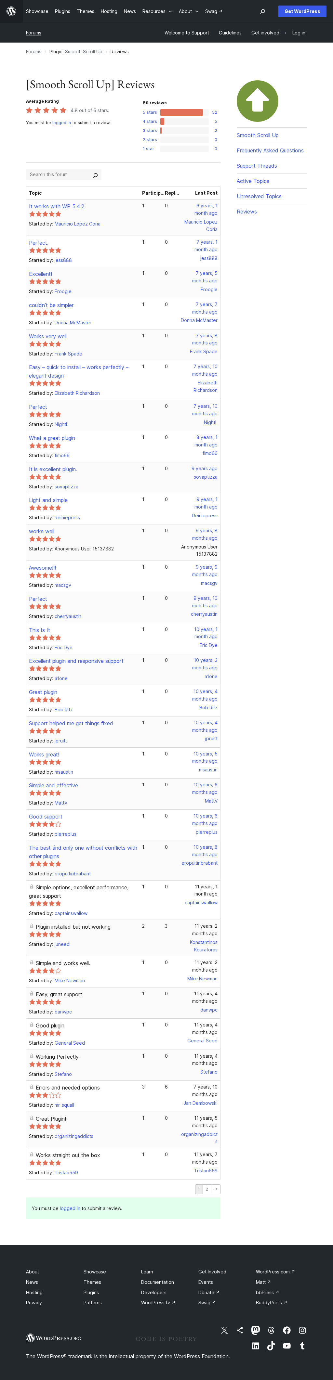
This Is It (39, 630)
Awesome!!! (42, 567)
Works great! (44, 754)
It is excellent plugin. (53, 469)
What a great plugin (52, 438)
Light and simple (48, 500)
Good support (45, 816)
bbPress (267, 1292)
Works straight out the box (68, 1155)
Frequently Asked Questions (270, 150)
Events (205, 1282)
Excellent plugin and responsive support (76, 661)
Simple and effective (53, 785)
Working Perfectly (57, 1056)
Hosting (34, 1292)
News (32, 1282)
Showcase (95, 1271)
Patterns (93, 1302)
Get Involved (212, 1271)
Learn (147, 1271)
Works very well (48, 336)
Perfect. (38, 242)
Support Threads (257, 165)
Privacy (34, 1302)
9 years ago (205, 468)
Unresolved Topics (259, 196)
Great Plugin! (51, 1119)
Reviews (247, 211)
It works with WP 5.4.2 (56, 206)
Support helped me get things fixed (71, 723)
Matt (263, 1282)
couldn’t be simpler (51, 305)
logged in (61, 122)
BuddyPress (271, 1302)
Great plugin (43, 692)
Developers (153, 1292)
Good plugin (50, 1025)
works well (41, 531)
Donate (209, 1292)
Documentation (157, 1282)
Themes (92, 1282)
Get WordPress (302, 11)
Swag (207, 1302)
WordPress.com (275, 1271)
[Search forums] (95, 174)
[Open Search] (263, 11)
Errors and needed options (68, 1087)
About (32, 1271)
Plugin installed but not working (73, 926)
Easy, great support (59, 994)
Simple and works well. (63, 963)
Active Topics (253, 181)
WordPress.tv (158, 1302)
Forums (33, 32)
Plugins (91, 1292)
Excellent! (40, 274)
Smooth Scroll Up (83, 51)
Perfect (38, 407)
